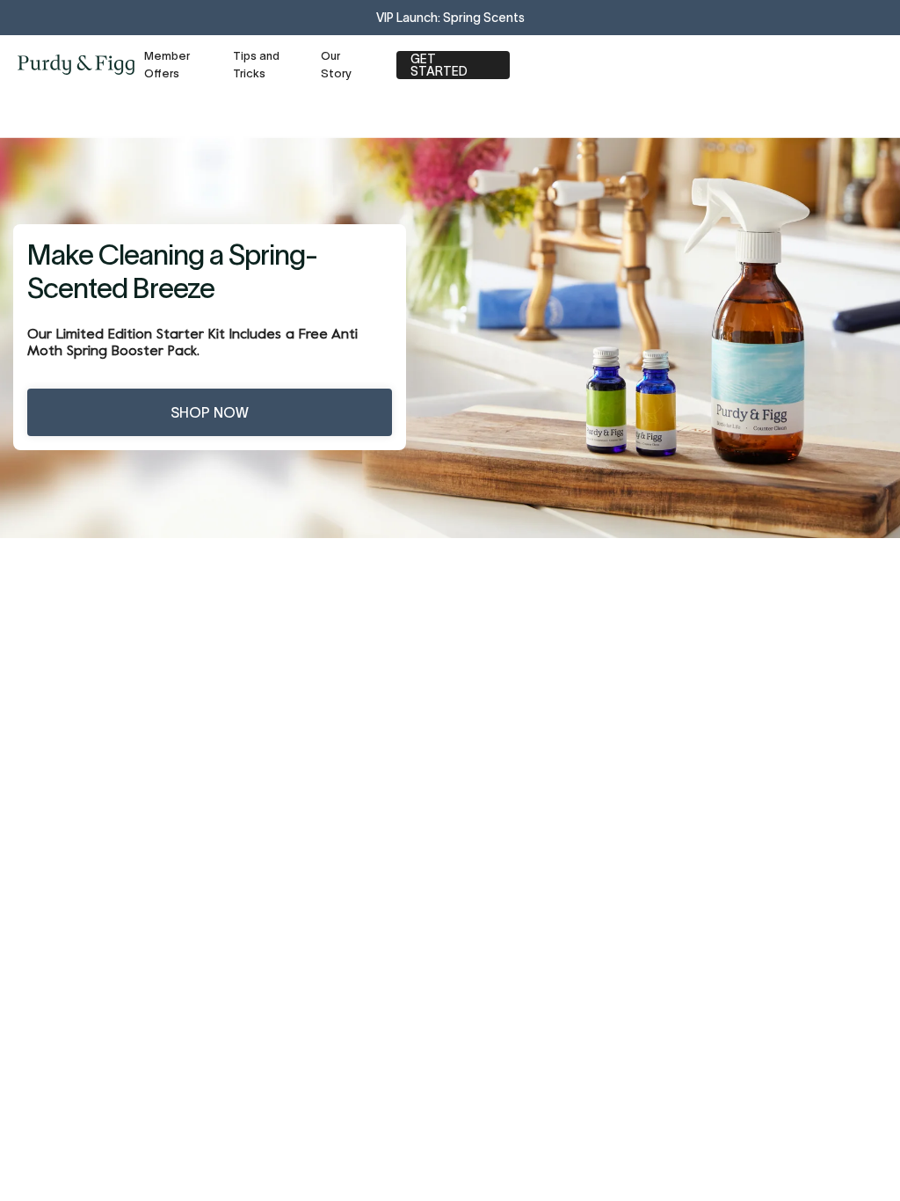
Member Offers (167, 64)
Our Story (336, 64)
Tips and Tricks (256, 64)
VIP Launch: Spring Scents (450, 18)
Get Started (439, 65)
